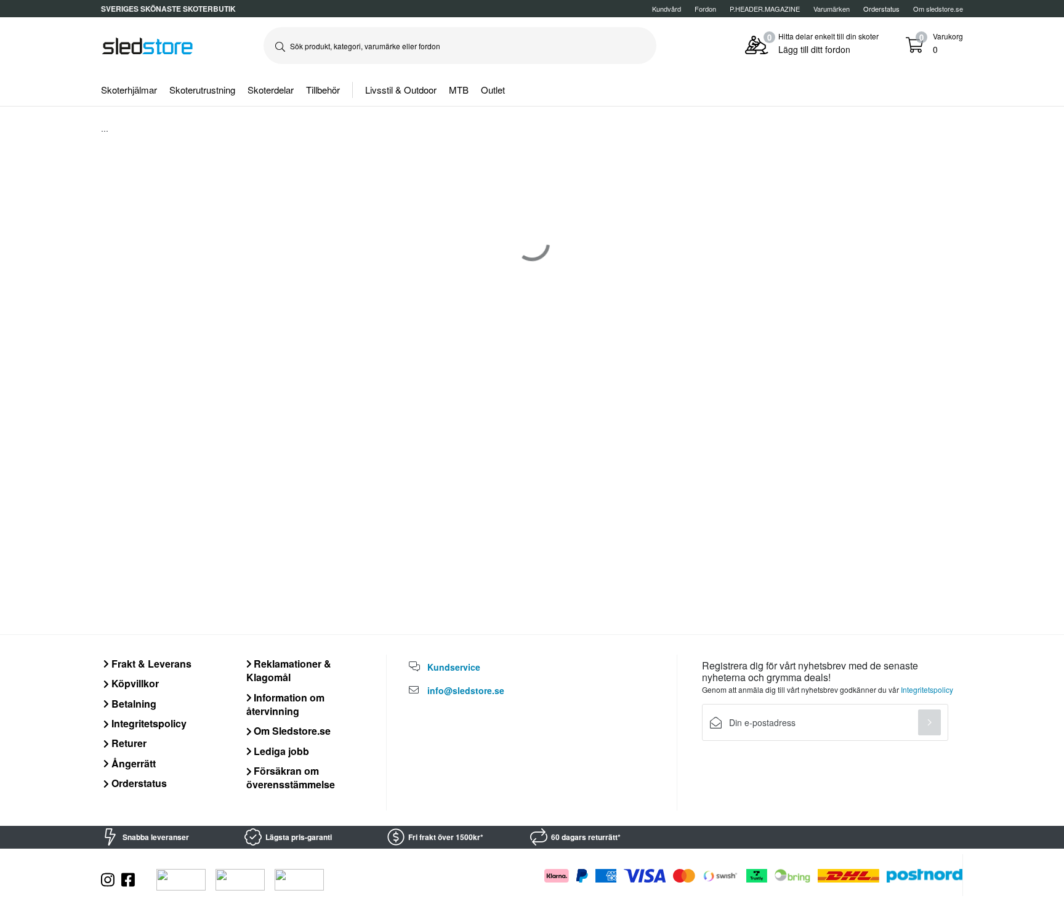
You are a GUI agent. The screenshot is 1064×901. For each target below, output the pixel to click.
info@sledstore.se (465, 690)
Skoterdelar (271, 89)
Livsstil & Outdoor (401, 89)
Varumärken (831, 8)
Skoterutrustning (202, 89)
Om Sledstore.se (291, 731)
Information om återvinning (285, 704)
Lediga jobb (280, 751)
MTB (459, 89)
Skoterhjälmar (129, 89)
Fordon (705, 8)
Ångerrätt (132, 763)
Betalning (132, 704)
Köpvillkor (134, 683)
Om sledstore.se (938, 8)
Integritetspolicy (148, 723)
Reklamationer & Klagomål (289, 670)
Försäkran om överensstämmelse (290, 777)
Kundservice (453, 667)
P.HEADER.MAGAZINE (765, 8)
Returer (128, 743)
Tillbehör (323, 89)
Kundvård (666, 8)
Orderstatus (138, 783)
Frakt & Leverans (150, 664)
